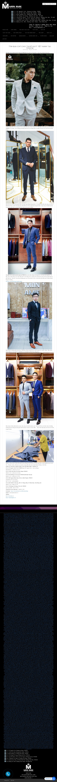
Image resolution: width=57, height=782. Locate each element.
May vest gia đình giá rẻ (8, 591)
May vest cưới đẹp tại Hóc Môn (30, 703)
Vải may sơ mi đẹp (25, 649)
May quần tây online (17, 577)
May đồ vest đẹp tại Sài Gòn (41, 652)
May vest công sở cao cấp (32, 613)
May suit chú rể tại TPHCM (21, 712)
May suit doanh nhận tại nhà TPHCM (14, 629)
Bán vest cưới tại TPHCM (46, 612)
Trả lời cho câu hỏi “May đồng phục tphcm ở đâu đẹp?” (35, 534)
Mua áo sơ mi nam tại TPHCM (15, 672)
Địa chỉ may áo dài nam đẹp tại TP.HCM (34, 736)
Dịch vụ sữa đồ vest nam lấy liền (20, 645)
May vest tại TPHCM (39, 629)
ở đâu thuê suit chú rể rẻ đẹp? (16, 711)
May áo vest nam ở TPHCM (44, 674)
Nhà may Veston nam (11, 741)
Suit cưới (51, 603)
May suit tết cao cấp (36, 599)
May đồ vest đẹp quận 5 (34, 652)
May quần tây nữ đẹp (39, 717)
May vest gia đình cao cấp (23, 591)
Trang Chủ (5, 29)
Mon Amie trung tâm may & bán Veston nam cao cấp (24, 697)
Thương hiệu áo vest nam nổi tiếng (17, 641)
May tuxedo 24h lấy (45, 608)
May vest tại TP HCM (25, 748)
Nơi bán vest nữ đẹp (18, 723)
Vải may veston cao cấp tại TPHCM (20, 650)
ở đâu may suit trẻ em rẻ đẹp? (13, 710)
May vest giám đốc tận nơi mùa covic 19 (36, 570)
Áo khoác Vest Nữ (29, 733)
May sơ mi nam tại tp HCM (9, 718)
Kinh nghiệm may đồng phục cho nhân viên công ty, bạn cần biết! (33, 530)
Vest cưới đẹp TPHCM (9, 673)
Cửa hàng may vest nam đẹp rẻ (35, 679)
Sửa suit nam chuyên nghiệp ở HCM (32, 641)
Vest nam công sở (40, 630)
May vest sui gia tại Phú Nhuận (19, 588)
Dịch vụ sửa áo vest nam (21, 643)
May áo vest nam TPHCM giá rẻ (36, 642)
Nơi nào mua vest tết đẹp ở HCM (28, 579)
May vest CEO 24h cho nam (45, 574)
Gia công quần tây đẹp (25, 646)
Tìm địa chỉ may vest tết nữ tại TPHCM (45, 602)
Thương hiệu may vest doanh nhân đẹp (32, 618)
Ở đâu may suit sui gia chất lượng (38, 709)
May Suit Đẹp (9, 639)
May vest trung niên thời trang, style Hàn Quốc (39, 690)
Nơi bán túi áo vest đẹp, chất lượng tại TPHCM (12, 686)
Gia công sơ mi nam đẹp (32, 646)
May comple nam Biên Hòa (22, 669)
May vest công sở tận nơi (17, 630)
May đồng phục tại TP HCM (32, 748)
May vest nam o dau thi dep (38, 739)
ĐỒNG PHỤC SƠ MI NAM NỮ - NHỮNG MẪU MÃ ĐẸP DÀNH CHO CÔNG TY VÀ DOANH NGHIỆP (38, 551)
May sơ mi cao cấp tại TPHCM (13, 635)
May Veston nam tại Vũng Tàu (21, 744)
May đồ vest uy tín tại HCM (48, 652)
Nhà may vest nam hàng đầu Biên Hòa (30, 670)
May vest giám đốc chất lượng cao (9, 616)
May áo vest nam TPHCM (25, 641)
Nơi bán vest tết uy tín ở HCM (35, 579)
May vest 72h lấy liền (46, 595)
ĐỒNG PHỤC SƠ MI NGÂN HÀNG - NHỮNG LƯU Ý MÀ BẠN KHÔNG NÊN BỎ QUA (15, 551)
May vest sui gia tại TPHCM (40, 587)
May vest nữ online (15, 578)
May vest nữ (6, 638)
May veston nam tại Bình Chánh (29, 746)
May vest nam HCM (30, 658)
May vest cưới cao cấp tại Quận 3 (48, 707)
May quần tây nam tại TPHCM (13, 625)
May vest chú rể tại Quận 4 (40, 707)
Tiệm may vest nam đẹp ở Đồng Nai (15, 668)
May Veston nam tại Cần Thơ (48, 743)
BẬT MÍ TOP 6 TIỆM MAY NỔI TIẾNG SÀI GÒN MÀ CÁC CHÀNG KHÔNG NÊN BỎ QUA (24, 564)
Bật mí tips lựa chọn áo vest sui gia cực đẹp (34, 523)
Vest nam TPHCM (17, 640)
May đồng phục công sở (43, 748)
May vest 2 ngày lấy (30, 595)
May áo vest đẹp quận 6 (9, 655)
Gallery (52, 35)
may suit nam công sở (22, 709)
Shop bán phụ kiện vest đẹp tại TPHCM (39, 675)
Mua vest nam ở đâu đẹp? (9, 717)
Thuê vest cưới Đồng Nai (8, 666)
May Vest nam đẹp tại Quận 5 (33, 707)
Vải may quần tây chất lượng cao (35, 648)
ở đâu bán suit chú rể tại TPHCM (29, 604)
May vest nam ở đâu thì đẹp (36, 673)
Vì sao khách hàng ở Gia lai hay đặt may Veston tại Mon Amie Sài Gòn (14, 702)
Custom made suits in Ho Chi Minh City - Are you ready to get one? (43, 650)
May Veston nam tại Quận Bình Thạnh (16, 745)
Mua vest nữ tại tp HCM (25, 716)
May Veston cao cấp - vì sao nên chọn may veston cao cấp (11, 731)
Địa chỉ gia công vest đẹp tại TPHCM (47, 645)
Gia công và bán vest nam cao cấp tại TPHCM (26, 687)
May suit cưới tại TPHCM (39, 657)
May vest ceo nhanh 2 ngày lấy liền (36, 614)
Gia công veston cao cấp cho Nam (17, 687)
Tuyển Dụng (43, 35)
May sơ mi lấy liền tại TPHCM (33, 594)
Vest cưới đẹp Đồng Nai (30, 666)
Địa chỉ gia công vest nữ (33, 645)
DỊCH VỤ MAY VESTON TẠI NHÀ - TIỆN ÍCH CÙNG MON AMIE (25, 557)
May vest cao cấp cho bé (49, 592)
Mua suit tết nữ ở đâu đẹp (42, 605)
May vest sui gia (23, 587)
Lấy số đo (13, 35)
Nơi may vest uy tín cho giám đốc (48, 623)
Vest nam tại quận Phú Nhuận (18, 747)
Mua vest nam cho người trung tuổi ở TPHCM (11, 659)
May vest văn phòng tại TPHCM (22, 597)
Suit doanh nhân (16, 677)
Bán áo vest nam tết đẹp (42, 579)
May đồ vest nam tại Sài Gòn (20, 660)
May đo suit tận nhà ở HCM (45, 628)
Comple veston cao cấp (14, 642)
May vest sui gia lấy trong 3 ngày (42, 588)
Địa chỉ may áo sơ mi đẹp (13, 636)
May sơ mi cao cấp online (33, 577)
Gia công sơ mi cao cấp (12, 647)
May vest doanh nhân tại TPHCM (17, 624)
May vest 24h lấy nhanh (8, 596)
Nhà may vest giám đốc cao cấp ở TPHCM (22, 619)
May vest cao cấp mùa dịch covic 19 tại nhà (46, 570)
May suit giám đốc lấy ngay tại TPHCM (35, 597)
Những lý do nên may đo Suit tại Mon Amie (38, 532)
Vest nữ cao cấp (44, 635)
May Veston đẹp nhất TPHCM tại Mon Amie (36, 697)
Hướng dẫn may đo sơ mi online (47, 577)
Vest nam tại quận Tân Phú (38, 747)
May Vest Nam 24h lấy (41, 737)
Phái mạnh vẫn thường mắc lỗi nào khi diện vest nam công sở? (19, 526)
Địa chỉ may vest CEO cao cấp (25, 622)
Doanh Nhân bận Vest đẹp (14, 656)
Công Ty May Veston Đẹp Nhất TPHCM (34, 740)
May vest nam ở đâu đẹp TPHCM (16, 673)
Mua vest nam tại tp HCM (19, 716)
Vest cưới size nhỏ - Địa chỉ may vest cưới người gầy (26, 729)
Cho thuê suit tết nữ (19, 612)
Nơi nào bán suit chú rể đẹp (39, 712)
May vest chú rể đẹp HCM (13, 658)
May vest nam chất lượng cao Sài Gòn (32, 663)
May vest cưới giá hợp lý (20, 625)
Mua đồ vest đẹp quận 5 (28, 652)
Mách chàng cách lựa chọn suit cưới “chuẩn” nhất (31, 533)
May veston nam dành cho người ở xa (25, 743)
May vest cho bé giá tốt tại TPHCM (32, 592)
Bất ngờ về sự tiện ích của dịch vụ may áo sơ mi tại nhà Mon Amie (44, 515)
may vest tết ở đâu (36, 598)
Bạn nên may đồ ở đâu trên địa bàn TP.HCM (19, 692)
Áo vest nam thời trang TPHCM (26, 682)
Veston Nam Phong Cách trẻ (22, 746)
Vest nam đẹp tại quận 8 (25, 662)
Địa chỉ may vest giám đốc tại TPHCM (12, 619)
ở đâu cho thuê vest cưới (13, 604)
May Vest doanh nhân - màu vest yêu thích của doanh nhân (26, 728)
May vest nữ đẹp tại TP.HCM (36, 692)
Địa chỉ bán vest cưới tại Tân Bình (12, 704)
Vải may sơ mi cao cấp (19, 649)
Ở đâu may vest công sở (48, 597)
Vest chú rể (7, 602)
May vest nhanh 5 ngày (32, 589)
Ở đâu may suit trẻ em (19, 710)
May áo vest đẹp (49, 655)
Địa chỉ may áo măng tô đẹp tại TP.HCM (24, 736)
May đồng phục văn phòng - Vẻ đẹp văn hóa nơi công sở (21, 534)
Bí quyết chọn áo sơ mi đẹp (26, 695)
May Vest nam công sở (49, 720)
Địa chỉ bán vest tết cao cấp (49, 579)
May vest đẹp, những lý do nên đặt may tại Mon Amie (32, 693)
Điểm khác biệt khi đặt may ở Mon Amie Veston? (30, 517)
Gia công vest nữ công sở (22, 686)
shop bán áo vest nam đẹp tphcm (48, 680)
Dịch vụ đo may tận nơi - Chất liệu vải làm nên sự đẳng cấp (36, 514)
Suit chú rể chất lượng (35, 713)
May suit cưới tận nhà (7, 629)
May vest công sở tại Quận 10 (43, 626)
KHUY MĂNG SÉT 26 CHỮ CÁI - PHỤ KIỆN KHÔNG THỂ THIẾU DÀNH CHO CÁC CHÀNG (24, 540)
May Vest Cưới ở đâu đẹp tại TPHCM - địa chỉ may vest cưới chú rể (23, 726)
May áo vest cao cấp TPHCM (45, 653)
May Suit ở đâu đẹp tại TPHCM (29, 684)
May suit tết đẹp (32, 599)
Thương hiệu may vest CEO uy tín (39, 619)
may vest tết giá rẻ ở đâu (42, 598)
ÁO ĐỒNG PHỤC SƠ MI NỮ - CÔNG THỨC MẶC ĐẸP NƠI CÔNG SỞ (39, 553)
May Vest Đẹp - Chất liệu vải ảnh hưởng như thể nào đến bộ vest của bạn (30, 724)
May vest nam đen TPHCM (9, 675)
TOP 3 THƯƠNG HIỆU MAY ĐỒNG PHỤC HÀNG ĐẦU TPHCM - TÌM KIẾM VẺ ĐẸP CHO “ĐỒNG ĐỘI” (37, 568)
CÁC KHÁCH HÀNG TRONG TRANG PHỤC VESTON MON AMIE (32, 555)
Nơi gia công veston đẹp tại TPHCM (40, 647)
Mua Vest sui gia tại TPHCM (44, 721)
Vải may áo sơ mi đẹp (20, 648)
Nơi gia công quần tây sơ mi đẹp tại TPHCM (14, 685)
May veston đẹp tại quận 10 (49, 706)
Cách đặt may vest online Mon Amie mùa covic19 (45, 571)
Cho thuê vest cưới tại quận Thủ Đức (19, 741)
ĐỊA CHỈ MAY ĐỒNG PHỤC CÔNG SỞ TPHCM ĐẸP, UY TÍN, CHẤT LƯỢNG (15, 538)
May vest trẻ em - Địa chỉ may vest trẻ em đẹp (33, 730)
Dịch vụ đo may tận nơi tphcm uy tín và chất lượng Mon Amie (21, 514)
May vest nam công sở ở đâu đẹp (42, 683)
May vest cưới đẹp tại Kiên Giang (14, 700)
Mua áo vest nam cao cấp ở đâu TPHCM (39, 680)
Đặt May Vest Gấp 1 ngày (22, 737)
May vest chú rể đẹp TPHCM (30, 675)
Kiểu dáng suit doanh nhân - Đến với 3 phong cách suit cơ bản (38, 527)
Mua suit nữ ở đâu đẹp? (14, 714)
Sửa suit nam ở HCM (47, 641)
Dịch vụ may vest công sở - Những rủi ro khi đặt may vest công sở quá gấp (21, 525)
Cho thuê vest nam (48, 632)
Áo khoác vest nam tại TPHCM (20, 636)
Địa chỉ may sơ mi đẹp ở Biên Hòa (24, 668)
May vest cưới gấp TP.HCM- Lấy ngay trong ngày (19, 693)
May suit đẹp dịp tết (27, 598)
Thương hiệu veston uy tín (46, 619)
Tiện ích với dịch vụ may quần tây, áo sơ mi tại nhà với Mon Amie (14, 515)
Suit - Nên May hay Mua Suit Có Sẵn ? (44, 736)
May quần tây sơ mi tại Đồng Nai (12, 665)
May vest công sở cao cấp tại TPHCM (20, 599)
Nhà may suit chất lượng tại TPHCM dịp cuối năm (21, 605)
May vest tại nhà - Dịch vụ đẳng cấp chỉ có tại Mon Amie (16, 516)
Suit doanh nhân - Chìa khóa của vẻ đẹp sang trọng (37, 518)
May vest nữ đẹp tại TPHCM (26, 718)
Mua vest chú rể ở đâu (36, 605)
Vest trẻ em (31, 721)
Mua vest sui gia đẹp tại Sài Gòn (10, 587)
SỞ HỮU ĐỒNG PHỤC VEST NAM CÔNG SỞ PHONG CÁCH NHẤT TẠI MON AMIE (39, 548)
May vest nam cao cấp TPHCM (30, 680)
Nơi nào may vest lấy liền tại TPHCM (12, 586)
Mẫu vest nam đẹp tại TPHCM (23, 640)
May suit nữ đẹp (41, 714)
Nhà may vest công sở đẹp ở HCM (26, 611)
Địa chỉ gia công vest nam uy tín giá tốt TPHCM (41, 686)
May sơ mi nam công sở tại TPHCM (30, 719)
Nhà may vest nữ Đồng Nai (43, 665)
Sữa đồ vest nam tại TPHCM (12, 645)
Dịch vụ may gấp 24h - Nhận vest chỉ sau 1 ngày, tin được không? (21, 523)
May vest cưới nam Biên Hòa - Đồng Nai (16, 666)
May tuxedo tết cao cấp (12, 608)
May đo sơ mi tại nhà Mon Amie (46, 576)
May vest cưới (8, 636)
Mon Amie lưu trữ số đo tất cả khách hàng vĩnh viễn (10, 694)
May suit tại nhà (34, 629)
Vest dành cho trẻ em (41, 730)
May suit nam (49, 621)
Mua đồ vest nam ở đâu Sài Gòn (45, 660)
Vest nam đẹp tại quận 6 (37, 662)
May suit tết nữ (49, 608)
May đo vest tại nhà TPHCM (10, 630)
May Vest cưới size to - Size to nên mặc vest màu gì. (29, 704)
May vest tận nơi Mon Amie (8, 576)
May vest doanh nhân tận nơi (23, 630)
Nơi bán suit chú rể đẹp (14, 712)
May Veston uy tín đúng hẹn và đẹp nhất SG (38, 696)
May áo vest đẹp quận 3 (27, 655)
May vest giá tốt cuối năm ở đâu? (40, 606)
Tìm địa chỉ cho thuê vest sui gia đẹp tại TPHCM (22, 584)
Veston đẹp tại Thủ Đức (26, 741)
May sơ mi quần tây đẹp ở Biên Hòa (40, 668)
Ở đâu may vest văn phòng (37, 596)
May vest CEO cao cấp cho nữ (23, 574)
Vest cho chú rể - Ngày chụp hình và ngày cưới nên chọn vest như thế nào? (21, 524)
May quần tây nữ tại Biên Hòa (32, 668)
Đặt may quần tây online (12, 577)
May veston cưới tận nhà (17, 628)
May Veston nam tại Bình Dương (29, 744)
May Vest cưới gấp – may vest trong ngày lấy (41, 704)
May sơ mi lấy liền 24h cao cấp (19, 594)
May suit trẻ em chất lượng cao (39, 711)
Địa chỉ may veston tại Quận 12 (31, 706)
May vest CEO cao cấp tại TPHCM (34, 622)
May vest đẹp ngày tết (15, 606)
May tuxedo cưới (10, 638)
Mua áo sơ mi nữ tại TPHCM (47, 723)
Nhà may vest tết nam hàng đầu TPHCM (47, 604)
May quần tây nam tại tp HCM (33, 717)
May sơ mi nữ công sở (38, 719)
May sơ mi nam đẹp (25, 635)
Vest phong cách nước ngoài (41, 741)
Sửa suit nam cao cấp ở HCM (40, 641)
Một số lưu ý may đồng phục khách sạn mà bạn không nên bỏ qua (17, 530)
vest (31, 739)
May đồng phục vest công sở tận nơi (25, 628)
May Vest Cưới (46, 737)
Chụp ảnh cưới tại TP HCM (49, 748)
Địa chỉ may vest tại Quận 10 (30, 626)
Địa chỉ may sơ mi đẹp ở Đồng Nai (28, 665)
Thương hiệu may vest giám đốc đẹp (23, 618)
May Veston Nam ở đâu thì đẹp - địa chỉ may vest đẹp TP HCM (24, 727)
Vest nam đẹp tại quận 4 (49, 662)
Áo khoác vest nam (43, 640)
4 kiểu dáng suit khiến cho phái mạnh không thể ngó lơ (24, 527)
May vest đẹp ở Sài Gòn (9, 674)
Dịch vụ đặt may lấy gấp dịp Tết (42, 693)
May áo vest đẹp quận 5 (15, 655)
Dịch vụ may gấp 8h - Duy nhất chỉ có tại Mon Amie (46, 523)
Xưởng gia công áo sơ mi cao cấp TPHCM (30, 686)
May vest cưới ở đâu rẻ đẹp (27, 683)
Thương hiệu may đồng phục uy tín (46, 633)
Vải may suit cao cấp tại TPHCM (31, 649)
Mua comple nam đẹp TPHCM (8, 676)
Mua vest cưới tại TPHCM (30, 605)
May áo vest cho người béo (24, 675)
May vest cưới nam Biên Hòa (29, 667)
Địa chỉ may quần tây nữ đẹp (14, 633)
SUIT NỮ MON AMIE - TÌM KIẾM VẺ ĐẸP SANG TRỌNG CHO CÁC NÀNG (27, 554)
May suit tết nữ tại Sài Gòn (11, 609)
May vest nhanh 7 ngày (20, 589)
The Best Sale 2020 (24, 29)
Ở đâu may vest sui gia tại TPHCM (43, 584)
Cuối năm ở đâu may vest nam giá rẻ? (16, 611)
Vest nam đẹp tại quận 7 (31, 662)
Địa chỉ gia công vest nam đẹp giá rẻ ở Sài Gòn (33, 685)
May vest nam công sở (45, 613)
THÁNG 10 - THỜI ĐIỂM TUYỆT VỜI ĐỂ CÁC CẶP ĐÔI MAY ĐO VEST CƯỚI (14, 568)
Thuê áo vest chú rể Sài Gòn (31, 653)
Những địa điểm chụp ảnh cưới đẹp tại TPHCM (11, 738)
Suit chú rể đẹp (45, 713)
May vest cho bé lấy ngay (24, 592)
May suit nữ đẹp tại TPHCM (26, 714)
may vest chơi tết (47, 598)
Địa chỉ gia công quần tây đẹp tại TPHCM (37, 687)
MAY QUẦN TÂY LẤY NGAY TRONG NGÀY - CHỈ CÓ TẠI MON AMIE (15, 561)
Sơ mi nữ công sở (49, 719)
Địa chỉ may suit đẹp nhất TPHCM (37, 729)
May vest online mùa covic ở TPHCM (34, 571)
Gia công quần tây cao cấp (20, 646)
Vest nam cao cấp (30, 636)
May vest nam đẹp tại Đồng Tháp (48, 701)
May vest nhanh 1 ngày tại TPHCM (45, 615)
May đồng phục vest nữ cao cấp (33, 682)
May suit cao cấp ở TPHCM (45, 657)
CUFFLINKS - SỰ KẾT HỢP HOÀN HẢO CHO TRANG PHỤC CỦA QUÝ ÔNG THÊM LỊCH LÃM (36, 558)
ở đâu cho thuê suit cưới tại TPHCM (20, 604)
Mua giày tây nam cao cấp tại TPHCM (21, 621)
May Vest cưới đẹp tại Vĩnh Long (40, 700)
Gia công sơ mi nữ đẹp (37, 646)
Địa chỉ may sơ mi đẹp (8, 672)
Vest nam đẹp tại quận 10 (13, 662)
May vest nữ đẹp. (39, 718)
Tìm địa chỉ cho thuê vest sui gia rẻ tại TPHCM (10, 584)
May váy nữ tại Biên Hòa (37, 669)
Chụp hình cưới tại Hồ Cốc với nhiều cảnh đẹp (40, 738)
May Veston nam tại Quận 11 (41, 745)
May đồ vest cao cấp (19, 653)
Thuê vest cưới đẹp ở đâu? (33, 695)
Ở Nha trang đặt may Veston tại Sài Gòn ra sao (28, 702)
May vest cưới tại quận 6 (26, 707)
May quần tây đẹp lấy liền (13, 594)
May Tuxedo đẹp (38, 639)
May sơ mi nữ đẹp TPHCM (39, 635)
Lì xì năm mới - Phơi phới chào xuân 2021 (35, 525)
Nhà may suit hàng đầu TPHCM (31, 657)
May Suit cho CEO (29, 601)
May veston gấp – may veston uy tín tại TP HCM (21, 730)
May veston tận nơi (31, 628)
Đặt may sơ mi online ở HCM (39, 577)
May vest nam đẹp (47, 618)
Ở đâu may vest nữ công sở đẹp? (11, 720)
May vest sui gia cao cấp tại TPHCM (20, 581)
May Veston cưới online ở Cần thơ (48, 700)
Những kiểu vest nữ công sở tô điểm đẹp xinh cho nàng (33, 526)
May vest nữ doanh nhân (15, 618)
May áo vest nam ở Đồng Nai (37, 666)
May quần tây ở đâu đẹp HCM (38, 633)
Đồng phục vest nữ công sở (41, 638)
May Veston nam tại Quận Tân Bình (34, 745)
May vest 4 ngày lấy (18, 595)
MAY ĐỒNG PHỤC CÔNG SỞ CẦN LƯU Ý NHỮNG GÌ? (22, 541)
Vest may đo (50, 679)
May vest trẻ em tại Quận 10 (14, 626)
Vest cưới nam (8, 643)
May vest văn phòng (28, 597)
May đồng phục (37, 748)
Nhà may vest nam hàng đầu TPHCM (11, 679)
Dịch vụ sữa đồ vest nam (27, 645)
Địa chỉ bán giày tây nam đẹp (35, 621)
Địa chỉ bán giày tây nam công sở (12, 622)
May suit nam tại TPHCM (44, 631)
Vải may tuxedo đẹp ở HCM (48, 638)
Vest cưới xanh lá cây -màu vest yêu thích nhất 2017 (36, 731)
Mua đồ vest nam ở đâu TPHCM (27, 679)
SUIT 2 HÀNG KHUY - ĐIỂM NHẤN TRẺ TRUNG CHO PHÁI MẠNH (31, 567)
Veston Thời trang (23, 739)
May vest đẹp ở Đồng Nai (24, 666)
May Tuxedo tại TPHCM (15, 639)
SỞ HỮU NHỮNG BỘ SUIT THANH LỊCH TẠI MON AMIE (37, 565)
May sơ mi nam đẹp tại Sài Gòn (19, 679)
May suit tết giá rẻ (28, 599)
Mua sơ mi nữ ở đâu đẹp (45, 716)
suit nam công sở (32, 709)
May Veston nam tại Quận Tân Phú (38, 744)
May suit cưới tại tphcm (35, 609)
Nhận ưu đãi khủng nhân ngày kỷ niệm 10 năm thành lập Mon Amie (41, 528)
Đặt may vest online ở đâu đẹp (27, 578)
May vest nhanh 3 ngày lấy (44, 589)
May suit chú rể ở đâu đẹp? (21, 713)
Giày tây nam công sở (18, 622)
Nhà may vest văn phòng (15, 597)
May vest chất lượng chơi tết (11, 598)
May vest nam (21, 748)
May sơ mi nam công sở (44, 719)
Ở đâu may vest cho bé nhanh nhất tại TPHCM (15, 582)
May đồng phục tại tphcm (35, 727)
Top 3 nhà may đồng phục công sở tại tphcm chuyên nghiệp (41, 535)
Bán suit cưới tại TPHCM (11, 613)
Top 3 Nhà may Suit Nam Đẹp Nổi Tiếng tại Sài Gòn (11, 699)
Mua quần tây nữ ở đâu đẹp (31, 716)
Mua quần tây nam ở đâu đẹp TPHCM (28, 672)
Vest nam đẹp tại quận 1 (17, 663)
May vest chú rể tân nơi (11, 628)
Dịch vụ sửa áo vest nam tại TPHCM (22, 642)
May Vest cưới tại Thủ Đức (37, 703)
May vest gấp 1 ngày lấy (13, 723)
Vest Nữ (43, 29)
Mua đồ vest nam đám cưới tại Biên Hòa (46, 667)
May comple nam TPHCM (44, 672)
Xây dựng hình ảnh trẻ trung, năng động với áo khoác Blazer (44, 533)
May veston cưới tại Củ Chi (20, 704)
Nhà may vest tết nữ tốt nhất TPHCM (37, 604)
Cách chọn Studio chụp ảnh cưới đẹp (30, 738)
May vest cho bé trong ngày (46, 591)
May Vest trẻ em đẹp (27, 721)
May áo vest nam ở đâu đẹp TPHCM (38, 658)
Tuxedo (15, 602)
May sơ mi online (10, 578)
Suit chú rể (49, 713)
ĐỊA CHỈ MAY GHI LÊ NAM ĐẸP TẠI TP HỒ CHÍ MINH (20, 734)
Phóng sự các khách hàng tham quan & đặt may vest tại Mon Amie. (24, 521)
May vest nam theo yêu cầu (46, 658)
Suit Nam (25, 733)
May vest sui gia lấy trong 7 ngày (34, 588)
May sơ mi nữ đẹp (40, 636)
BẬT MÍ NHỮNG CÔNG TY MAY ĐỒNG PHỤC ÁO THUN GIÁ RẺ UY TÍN (37, 544)
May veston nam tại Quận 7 (37, 625)
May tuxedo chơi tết (35, 608)
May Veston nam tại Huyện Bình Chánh (46, 744)
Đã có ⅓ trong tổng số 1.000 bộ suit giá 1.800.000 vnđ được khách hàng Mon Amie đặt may (20, 518)
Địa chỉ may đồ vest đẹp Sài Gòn (10, 652)
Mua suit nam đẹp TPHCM (45, 676)
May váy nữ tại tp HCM (15, 717)
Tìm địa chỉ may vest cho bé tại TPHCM (44, 581)
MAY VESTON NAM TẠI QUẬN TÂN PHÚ (27, 696)
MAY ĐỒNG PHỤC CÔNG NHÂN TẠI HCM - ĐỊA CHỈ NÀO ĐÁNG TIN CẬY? (38, 541)
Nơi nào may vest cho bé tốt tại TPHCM (22, 586)
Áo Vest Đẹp (9, 656)
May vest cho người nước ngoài (38, 628)
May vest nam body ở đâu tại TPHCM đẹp (38, 684)
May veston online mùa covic (33, 572)
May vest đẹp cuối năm (47, 606)
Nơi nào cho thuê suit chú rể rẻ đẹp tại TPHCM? (12, 713)
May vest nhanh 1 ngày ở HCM (36, 615)
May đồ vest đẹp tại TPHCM (13, 653)
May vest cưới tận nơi (29, 630)
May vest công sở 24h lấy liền (42, 599)
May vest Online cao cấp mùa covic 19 (15, 572)
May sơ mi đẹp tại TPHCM (39, 624)
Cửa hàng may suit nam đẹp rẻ (17, 657)
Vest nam (8, 723)
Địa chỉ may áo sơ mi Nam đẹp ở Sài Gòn (11, 733)
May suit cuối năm (49, 609)
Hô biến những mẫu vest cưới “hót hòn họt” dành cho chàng (37, 524)
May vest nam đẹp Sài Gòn (48, 663)
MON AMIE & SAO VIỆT (33, 545)
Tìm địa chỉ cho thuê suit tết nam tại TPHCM (44, 603)
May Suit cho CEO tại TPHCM (35, 601)
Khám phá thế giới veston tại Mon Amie (21, 694)
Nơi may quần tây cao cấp (43, 632)
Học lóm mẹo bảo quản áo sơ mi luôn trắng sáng (25, 689)
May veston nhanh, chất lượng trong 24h (39, 694)
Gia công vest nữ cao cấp (9, 687)
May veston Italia (20, 677)
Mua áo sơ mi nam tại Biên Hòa (21, 667)
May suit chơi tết (32, 598)
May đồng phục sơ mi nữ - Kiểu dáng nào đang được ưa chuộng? (36, 531)
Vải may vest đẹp (27, 650)
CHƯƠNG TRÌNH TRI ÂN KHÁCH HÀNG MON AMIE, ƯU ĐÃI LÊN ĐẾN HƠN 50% (21, 570)
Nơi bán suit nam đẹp (8, 714)
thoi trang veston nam (28, 739)
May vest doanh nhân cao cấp (46, 624)
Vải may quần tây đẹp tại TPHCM (27, 648)
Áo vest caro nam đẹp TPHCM (10, 677)
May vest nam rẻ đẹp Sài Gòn (24, 663)
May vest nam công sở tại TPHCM (36, 720)
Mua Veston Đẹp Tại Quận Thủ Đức (34, 741)
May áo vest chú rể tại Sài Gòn (38, 653)
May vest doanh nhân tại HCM (8, 624)
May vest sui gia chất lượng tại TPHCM (36, 582)
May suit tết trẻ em (43, 597)
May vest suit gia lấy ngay (18, 587)
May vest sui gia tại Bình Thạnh (26, 588)
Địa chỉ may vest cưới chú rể (34, 683)
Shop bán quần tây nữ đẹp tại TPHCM (31, 723)
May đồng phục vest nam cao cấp (22, 626)
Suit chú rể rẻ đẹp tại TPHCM (27, 712)
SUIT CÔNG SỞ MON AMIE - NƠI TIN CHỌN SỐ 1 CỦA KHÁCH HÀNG (14, 560)
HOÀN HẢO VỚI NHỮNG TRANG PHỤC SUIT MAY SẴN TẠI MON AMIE (21, 545)
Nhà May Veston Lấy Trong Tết (21, 656)
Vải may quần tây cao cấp (43, 648)
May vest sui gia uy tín (28, 587)
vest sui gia (14, 739)
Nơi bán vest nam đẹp (23, 723)
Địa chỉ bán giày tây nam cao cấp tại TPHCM (11, 621)
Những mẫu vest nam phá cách (10, 748)
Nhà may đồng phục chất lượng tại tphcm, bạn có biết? (22, 531)
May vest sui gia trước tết (34, 587)
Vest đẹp (43, 739)
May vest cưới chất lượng (14, 695)
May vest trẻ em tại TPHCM (15, 721)
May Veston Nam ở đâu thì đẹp (27, 699)
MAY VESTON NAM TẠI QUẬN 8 (47, 695)
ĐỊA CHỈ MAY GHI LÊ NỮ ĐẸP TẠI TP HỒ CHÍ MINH (34, 734)
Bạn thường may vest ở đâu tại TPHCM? (28, 625)
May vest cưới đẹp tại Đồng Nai (13, 703)
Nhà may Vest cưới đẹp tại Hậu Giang (30, 701)
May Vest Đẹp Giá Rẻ (18, 724)
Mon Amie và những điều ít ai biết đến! (43, 520)
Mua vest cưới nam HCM (25, 658)
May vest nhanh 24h (15, 589)
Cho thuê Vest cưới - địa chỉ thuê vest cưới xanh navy (13, 729)
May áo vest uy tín (44, 655)
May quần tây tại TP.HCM (44, 692)
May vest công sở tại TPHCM (39, 613)
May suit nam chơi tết (25, 609)
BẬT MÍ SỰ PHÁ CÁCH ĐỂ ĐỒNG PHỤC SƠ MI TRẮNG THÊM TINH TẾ (20, 550)
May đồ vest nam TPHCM (21, 639)
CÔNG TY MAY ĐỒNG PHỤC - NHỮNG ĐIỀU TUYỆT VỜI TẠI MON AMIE (29, 547)
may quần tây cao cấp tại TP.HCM (29, 692)
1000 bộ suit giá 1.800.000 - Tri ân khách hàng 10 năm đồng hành (30, 516)
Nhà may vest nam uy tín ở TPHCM (20, 684)
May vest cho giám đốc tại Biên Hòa (37, 667)
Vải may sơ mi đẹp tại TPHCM (12, 649)
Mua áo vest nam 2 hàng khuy (11, 683)
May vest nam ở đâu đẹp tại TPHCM (10, 640)
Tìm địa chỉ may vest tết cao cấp (11, 581)
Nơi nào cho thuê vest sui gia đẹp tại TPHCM (42, 586)
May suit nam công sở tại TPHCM (10, 709)
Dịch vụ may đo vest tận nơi (17, 575)
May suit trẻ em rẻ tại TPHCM (46, 711)
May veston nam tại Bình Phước (37, 746)
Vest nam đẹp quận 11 (7, 662)
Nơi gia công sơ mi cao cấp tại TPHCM (45, 646)
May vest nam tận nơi (35, 630)
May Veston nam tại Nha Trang (14, 744)
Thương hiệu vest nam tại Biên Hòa (21, 670)
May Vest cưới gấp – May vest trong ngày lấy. (10, 730)
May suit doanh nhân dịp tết (21, 598)
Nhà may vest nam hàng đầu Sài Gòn (37, 660)
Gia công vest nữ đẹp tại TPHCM (24, 685)
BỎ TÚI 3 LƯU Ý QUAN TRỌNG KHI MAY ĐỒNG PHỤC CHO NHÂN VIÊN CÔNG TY (41, 542)
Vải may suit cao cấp (49, 649)
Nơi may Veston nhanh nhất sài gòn (47, 696)
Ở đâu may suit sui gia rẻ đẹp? (34, 710)
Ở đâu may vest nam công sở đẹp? (20, 720)
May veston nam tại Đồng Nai (44, 746)
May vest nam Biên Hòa (8, 670)
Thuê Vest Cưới (12, 740)
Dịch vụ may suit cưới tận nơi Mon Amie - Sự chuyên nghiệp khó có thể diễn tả (42, 513)
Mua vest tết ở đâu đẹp (20, 579)
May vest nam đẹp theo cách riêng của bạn (47, 718)
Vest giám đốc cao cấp (16, 616)
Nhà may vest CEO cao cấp (31, 619)
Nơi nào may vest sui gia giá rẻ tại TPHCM (22, 585)
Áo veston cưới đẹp (33, 643)
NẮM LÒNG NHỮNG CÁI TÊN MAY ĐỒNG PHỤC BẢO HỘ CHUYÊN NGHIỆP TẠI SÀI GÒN (16, 544)
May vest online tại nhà (40, 572)
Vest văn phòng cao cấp (43, 596)
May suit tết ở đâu (14, 599)
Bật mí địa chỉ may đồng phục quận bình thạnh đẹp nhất (27, 535)
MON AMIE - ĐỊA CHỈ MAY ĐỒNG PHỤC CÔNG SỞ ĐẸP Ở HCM (34, 538)
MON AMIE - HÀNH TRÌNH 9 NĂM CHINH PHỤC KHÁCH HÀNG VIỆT (30, 552)
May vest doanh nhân (28, 624)
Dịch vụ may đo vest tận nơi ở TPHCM (15, 574)
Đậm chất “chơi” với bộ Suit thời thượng (27, 532)
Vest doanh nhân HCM (18, 658)
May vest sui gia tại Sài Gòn (47, 587)
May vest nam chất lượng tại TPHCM (19, 683)
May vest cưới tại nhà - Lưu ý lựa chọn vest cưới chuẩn (26, 513)
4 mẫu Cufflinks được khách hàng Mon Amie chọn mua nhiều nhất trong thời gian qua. (29, 520)
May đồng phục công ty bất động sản (30, 633)
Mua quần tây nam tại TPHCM (39, 723)
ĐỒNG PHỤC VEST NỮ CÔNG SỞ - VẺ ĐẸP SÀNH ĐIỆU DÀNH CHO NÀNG (19, 548)
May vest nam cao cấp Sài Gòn (41, 663)
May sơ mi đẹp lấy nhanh (27, 594)
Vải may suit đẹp (45, 649)
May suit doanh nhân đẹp (24, 657)
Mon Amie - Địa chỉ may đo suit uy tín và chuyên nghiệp (42, 517)
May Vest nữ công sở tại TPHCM (28, 720)
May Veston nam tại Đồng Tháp (40, 743)
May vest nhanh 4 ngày (38, 589)
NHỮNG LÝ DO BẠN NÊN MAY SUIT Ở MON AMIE (36, 569)
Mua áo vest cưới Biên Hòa (15, 669)
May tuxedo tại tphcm (18, 608)
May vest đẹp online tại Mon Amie (43, 578)
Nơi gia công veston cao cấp (24, 647)
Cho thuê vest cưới (46, 622)
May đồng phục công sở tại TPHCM (36, 631)
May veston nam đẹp (15, 746)
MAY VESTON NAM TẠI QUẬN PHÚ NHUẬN (16, 696)
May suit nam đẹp (14, 631)
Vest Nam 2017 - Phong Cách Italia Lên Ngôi (45, 740)
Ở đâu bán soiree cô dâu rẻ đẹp (42, 710)
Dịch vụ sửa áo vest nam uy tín (14, 643)
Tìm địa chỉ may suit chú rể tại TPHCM (34, 603)
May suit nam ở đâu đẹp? (20, 714)
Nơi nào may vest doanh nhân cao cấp (30, 623)
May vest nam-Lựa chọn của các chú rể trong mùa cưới (12, 689)
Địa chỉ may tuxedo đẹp (10, 682)
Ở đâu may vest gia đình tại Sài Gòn (12, 585)
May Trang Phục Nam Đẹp (13, 724)
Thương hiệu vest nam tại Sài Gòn (28, 660)
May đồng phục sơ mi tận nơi (30, 575)
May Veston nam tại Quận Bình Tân (25, 745)
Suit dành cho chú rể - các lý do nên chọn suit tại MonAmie (40, 728)
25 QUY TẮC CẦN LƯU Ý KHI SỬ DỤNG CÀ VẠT (25, 616)
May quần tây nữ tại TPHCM (34, 638)
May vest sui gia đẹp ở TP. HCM (9, 693)
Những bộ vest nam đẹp (10, 641)
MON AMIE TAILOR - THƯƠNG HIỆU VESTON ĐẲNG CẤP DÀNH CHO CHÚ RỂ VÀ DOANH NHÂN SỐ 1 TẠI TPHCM (37, 559)
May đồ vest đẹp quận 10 (17, 652)
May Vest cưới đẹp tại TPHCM (20, 733)
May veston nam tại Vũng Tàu (10, 747)
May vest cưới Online (19, 695)
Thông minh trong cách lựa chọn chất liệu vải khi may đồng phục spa (13, 535)
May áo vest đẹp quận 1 (39, 655)
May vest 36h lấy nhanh (41, 595)
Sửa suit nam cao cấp (46, 643)
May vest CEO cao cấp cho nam (31, 574)
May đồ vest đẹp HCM (24, 653)
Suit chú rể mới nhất (41, 713)
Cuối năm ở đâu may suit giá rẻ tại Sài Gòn (35, 611)
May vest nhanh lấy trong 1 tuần (9, 589)
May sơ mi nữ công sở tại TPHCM (22, 719)
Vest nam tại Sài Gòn (36, 632)
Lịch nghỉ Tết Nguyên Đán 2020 (14, 579)
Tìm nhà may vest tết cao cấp (27, 602)
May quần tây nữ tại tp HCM (26, 717)
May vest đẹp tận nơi (27, 576)
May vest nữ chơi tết (33, 606)
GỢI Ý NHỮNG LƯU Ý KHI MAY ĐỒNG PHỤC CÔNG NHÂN (22, 542)
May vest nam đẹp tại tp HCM (33, 718)
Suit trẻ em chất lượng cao (23, 711)
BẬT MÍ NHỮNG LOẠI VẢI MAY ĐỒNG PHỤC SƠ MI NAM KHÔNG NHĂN (14, 555)
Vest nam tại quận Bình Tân (31, 747)
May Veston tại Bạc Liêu (34, 699)
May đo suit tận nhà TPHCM (22, 629)
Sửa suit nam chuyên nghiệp (27, 643)
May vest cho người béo (40, 677)
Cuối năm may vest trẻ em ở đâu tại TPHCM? (46, 611)
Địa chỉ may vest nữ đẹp (22, 721)
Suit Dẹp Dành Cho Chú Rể (35, 733)
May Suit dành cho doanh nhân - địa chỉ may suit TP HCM (45, 727)
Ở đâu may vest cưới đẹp (47, 694)
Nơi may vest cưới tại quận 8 (12, 707)
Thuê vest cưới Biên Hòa (43, 669)
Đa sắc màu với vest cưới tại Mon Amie (11, 684)
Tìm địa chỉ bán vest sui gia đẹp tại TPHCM (30, 581)
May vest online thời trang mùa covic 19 (25, 572)
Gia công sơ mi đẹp (18, 647)
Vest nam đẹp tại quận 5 (43, 662)
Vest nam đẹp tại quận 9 (19, 662)
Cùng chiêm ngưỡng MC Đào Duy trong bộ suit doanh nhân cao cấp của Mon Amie (41, 689)
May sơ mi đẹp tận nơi (32, 576)
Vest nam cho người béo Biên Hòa (30, 669)
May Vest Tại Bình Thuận (34, 743)
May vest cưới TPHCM (15, 674)
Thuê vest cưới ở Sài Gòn (20, 659)
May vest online (8, 579)
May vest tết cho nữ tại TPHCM (27, 606)
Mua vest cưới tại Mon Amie (39, 695)
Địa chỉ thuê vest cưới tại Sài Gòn (30, 694)
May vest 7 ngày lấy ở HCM (47, 594)
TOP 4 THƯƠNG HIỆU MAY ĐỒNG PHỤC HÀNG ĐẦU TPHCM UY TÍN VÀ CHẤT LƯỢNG (35, 561)
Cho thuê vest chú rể (10, 612)
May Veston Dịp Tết (27, 656)
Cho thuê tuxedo (15, 612)
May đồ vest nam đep (23, 652)
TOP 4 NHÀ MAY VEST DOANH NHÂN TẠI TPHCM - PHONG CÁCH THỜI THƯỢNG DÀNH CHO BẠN (37, 562)
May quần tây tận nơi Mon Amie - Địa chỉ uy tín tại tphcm (29, 515)
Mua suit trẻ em (33, 711)
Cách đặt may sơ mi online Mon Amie (25, 577)
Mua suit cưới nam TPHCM (10, 657)
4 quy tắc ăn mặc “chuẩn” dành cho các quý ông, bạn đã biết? (18, 533)
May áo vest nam (47, 639)
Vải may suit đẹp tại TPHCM (39, 649)
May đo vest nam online (20, 578)
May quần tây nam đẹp (45, 717)
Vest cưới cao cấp (12, 602)
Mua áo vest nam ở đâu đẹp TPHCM (17, 682)
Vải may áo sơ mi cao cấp (14, 648)
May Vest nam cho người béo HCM (12, 660)
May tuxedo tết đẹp (7, 608)
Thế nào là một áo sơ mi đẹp (42, 724)
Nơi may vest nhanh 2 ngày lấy (18, 614)
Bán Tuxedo (6, 613)
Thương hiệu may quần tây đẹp (21, 633)
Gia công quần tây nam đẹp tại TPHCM (11, 646)
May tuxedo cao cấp (40, 608)
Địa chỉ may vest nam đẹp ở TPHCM (12, 680)
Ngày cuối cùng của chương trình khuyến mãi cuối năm (16, 532)
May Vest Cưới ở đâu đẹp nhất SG (35, 726)
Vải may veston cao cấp (32, 650)
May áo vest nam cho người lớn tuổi (29, 674)
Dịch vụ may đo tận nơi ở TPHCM (9, 575)
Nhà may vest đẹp (45, 684)
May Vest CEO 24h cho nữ (39, 574)
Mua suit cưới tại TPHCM (10, 606)
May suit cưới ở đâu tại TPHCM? (42, 609)
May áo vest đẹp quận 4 (21, 655)
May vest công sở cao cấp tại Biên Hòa (46, 670)
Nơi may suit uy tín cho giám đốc (21, 623)
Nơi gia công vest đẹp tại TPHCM (31, 647)
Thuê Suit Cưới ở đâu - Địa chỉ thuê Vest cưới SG (46, 726)
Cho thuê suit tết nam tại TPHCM (26, 612)
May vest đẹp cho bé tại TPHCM (30, 591)
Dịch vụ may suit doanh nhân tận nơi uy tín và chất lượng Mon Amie (12, 513)
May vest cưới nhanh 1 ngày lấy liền (10, 615)
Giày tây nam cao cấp (29, 621)
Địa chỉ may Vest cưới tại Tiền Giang (39, 701)
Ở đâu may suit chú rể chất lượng (46, 709)
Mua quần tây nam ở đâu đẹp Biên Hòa (12, 667)
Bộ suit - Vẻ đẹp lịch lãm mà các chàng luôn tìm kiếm (38, 521)
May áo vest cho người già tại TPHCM (27, 659)
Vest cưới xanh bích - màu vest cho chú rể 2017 (24, 731)
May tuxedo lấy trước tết (24, 608)
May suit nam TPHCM (27, 676)
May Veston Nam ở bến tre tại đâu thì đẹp (20, 701)
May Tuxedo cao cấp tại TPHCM (17, 638)
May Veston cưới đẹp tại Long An (47, 702)
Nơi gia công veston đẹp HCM (48, 647)
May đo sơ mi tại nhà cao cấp (39, 576)
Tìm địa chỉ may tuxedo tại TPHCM (15, 603)
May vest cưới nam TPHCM (16, 675)
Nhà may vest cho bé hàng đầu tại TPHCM (26, 582)
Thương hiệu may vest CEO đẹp (41, 618)
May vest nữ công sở (8, 599)
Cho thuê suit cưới (33, 612)
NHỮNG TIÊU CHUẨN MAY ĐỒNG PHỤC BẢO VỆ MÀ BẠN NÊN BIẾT (28, 543)
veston (33, 739)
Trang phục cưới (37, 581)
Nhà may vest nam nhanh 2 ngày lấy (10, 614)
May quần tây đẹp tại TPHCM (43, 673)
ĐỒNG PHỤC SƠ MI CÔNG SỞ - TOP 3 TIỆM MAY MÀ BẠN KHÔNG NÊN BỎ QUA (20, 553)
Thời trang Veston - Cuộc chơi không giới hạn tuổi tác (28, 690)
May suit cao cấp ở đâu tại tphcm (43, 601)
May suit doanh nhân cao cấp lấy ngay (22, 601)
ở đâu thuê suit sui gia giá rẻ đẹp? (27, 710)
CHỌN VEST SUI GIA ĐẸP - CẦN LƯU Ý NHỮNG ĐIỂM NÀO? (43, 564)
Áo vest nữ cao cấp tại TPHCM (37, 721)
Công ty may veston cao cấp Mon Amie (13, 697)
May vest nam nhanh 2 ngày (44, 614)
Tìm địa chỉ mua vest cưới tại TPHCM (35, 602)
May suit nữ (49, 714)
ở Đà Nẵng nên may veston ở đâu (38, 702)
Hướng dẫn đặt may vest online (34, 578)
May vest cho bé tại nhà (9, 592)
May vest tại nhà (45, 572)
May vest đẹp (24, 632)
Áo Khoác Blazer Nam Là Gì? (15, 737)
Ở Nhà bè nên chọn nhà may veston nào (21, 703)
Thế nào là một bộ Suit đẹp (11, 726)
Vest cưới (16, 615)
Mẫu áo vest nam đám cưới (30, 640)
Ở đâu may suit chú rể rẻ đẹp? (8, 711)
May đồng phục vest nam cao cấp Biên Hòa (46, 666)
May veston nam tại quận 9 (49, 745)
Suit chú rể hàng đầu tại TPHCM (29, 713)
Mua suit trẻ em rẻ (28, 711)
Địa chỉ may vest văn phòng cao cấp (29, 596)
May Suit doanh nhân (7, 601)
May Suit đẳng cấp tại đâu (21, 699)
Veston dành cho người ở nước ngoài (11, 743)
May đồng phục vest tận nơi (44, 575)
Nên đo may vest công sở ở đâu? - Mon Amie (45, 526)
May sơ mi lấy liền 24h (40, 594)
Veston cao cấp (9, 631)
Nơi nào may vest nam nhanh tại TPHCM (41, 585)
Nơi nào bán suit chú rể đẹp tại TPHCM (47, 712)
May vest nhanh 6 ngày (26, 589)
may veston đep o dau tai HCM (47, 739)
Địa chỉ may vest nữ (22, 631)
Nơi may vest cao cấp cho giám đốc (39, 623)
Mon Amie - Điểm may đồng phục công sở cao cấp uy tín (20, 537)
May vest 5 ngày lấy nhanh (12, 595)
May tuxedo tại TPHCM (27, 638)
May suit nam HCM (46, 656)
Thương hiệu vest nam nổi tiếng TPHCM (18, 632)
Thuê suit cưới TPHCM (33, 656)
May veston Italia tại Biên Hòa (48, 668)
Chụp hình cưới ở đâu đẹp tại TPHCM (21, 738)
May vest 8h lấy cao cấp (14, 596)
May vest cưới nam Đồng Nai (19, 665)
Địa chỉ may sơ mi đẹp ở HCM (31, 635)
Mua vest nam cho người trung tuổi (47, 677)
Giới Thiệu (14, 29)
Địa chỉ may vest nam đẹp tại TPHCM (44, 679)
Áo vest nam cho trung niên (37, 640)
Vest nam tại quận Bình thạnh (45, 747)
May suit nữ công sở (17, 709)
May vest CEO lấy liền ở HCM (40, 616)
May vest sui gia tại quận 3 (45, 582)
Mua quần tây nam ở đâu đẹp (38, 716)
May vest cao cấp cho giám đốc (37, 676)
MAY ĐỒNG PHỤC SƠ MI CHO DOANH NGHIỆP (34, 537)
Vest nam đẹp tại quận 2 (11, 663)
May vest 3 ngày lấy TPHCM (24, 595)
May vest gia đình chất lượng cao (15, 591)
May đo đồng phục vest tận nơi (37, 575)
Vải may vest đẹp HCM (13, 650)
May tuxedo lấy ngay (29, 608)
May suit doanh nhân (23, 624)
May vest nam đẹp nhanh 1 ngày (21, 615)
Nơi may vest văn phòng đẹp (8, 597)
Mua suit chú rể (33, 712)
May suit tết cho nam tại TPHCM (19, 609)
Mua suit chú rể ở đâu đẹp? (8, 712)
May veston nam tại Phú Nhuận (24, 706)
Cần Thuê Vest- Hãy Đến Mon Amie (25, 740)
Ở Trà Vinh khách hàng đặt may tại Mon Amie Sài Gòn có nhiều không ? (27, 700)
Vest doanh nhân (18, 631)
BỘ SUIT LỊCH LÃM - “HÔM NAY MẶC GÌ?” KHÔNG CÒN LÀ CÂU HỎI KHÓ (42, 557)
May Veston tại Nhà (35, 737)
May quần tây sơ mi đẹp (23, 673)
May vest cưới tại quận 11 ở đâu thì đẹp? (40, 706)
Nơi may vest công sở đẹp (18, 613)
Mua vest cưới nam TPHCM (16, 676)
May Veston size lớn (18, 743)
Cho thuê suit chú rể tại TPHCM (39, 612)
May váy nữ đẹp (20, 717)
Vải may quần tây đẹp (48, 648)
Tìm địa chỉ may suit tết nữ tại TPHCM (24, 603)
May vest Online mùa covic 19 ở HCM (15, 571)
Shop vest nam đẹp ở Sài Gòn (36, 659)
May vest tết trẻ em (21, 606)
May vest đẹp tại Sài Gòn (28, 631)
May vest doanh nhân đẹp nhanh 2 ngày (27, 614)
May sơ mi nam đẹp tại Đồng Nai (36, 665)
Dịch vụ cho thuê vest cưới (17, 740)
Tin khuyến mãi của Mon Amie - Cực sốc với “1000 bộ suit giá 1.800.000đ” (24, 528)
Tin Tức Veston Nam (18, 739)
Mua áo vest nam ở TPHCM (21, 674)
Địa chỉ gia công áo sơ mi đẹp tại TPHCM (47, 687)
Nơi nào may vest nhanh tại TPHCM (32, 585)
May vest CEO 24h (34, 616)
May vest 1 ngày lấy (35, 595)
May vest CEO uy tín (40, 622)
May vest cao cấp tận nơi (21, 576)
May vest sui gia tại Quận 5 (12, 588)
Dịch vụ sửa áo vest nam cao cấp (44, 642)
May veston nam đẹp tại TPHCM (43, 621)
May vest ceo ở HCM (8, 623)
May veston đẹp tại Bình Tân (44, 703)
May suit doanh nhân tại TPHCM (14, 601)
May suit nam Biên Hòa (14, 670)
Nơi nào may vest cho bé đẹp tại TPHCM (32, 586)
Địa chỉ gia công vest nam (39, 645)
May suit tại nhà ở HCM (29, 629)
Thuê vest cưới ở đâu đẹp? (37, 626)
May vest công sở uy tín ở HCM (25, 613)
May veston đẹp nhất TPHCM (39, 643)
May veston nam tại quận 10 (9, 746)
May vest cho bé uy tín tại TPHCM (38, 591)
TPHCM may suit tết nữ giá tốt (19, 602)
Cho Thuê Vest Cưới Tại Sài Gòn (29, 737)
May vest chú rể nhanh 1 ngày (29, 615)
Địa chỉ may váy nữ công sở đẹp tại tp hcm (14, 736)
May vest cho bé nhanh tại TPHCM (17, 592)
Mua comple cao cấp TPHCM (43, 625)
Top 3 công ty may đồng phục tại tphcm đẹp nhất (46, 530)
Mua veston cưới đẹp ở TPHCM (37, 672)
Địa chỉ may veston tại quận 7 (19, 707)
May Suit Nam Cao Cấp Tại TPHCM (34, 714)
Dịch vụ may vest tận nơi (15, 576)
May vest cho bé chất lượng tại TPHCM (41, 592)
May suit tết (16, 598)
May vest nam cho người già (37, 674)
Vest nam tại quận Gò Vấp (25, 747)
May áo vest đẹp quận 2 (33, 655)
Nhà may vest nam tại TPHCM (30, 632)
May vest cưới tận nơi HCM (45, 629)
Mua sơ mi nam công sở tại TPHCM (13, 719)
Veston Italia (32, 676)
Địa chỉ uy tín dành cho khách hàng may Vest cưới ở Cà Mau (45, 699)
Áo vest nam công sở (29, 642)
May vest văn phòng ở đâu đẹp (21, 596)
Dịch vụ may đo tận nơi (23, 575)
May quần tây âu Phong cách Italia (11, 716)
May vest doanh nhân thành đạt (48, 616)
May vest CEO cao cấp (14, 623)
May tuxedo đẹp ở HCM (27, 639)
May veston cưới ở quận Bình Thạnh (15, 706)
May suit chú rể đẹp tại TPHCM (40, 656)
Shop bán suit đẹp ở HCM (41, 682)
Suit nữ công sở (27, 709)
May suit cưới (30, 609)
